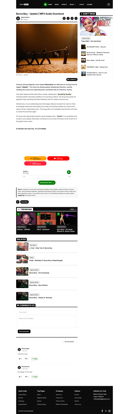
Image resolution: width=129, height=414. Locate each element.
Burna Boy (24, 202)
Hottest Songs (41, 404)
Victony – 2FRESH (23, 229)
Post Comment (24, 331)
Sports (64, 4)
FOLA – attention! (43, 229)
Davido (77, 394)
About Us (59, 394)
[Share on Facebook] (72, 18)
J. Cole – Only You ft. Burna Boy (40, 248)
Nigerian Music (21, 226)
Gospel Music (22, 404)
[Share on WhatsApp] (64, 18)
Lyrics (81, 4)
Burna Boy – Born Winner (38, 285)
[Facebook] (102, 411)
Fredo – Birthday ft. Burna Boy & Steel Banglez (46, 260)
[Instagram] (109, 411)
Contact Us (59, 398)
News (57, 4)
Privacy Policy (60, 401)
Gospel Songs (86, 38)
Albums (89, 4)
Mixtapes (21, 401)
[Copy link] (76, 18)
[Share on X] (68, 18)
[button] (47, 183)
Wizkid (77, 401)
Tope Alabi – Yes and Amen (91, 41)
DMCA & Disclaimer (62, 404)
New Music (33, 245)
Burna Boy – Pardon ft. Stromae (40, 298)
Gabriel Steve (25, 17)
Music (32, 257)
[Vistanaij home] (24, 4)
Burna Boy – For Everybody (39, 273)
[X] (106, 411)
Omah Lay (78, 404)
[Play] (69, 172)
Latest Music (22, 394)
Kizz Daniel (78, 398)
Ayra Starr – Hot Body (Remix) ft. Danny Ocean (66, 230)
